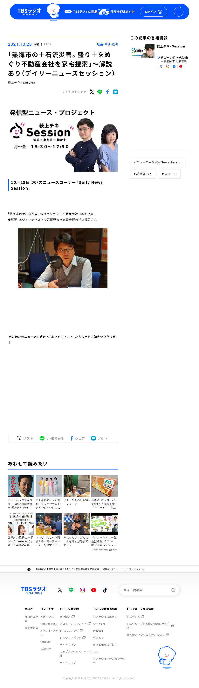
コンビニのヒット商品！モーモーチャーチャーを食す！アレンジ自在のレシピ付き (48, 541)
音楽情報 (98, 631)
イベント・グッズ (49, 633)
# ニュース (169, 174)
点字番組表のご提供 (105, 645)
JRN (95, 652)
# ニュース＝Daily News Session (158, 162)
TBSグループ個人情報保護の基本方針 (148, 626)
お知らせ (45, 649)
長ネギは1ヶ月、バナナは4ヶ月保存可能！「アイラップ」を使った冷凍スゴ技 (104, 504)
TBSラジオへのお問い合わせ (109, 661)
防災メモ (98, 638)
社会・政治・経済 (107, 44)
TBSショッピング (70, 638)
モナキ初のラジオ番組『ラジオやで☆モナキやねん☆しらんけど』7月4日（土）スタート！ (48, 504)
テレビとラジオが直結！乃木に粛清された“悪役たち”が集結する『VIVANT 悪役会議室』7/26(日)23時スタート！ (20, 504)
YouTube (45, 642)
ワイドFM (99, 624)
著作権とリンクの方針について (146, 635)
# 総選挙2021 (143, 174)
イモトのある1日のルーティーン (77, 501)
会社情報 (65, 617)
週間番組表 (31, 628)
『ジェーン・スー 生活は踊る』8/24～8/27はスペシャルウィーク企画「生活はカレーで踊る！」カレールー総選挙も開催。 (104, 541)
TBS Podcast (48, 624)
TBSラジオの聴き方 (105, 617)
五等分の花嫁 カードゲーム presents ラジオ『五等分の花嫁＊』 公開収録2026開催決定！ (21, 541)
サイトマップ (68, 663)
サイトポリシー (69, 645)
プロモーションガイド (73, 624)
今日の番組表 (31, 619)
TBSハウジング (69, 631)
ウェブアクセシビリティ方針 (76, 654)
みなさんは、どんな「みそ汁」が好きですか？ (76, 541)
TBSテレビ (133, 617)
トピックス (47, 617)
